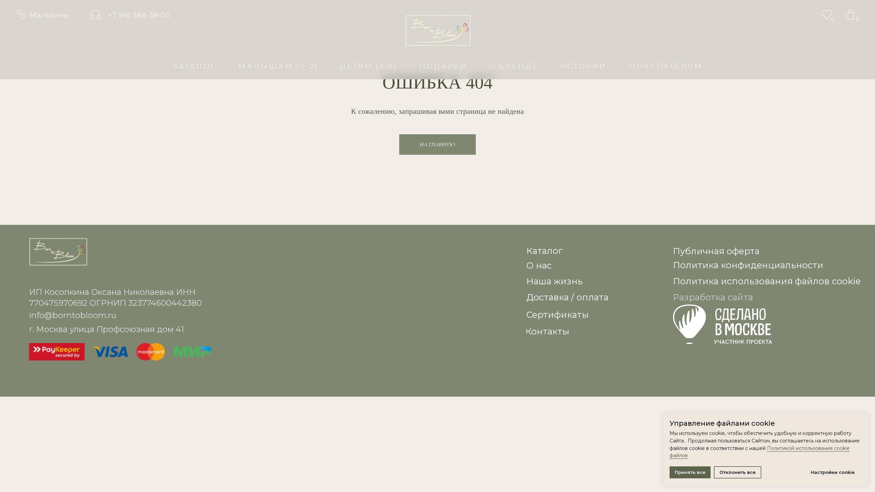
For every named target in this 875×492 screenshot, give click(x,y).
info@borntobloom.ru (72, 315)
